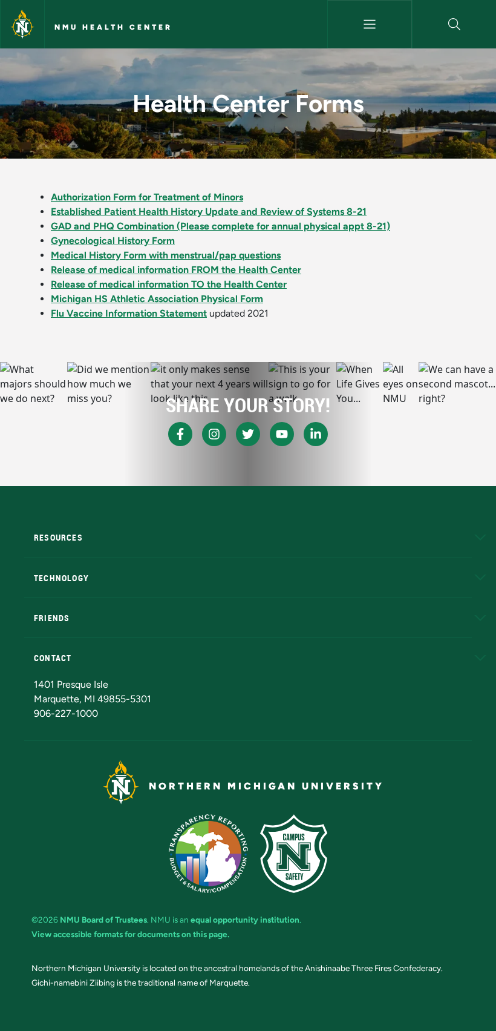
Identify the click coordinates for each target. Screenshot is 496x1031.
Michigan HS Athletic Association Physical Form (157, 299)
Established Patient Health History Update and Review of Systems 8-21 (209, 211)
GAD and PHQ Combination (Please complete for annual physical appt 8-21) (220, 226)
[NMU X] (248, 434)
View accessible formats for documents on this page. (130, 934)
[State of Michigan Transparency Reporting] (208, 853)
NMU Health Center (113, 27)
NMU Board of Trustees (103, 919)
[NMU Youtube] (282, 434)
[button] (454, 24)
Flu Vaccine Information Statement (129, 313)
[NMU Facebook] (180, 434)
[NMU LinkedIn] (316, 434)
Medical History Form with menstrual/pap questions (166, 255)
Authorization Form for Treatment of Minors (147, 197)
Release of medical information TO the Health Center (169, 284)
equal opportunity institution (245, 919)
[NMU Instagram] (214, 434)
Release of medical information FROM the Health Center (176, 269)
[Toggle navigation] (369, 24)
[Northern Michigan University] (22, 24)
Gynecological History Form (113, 240)
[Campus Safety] (293, 853)
